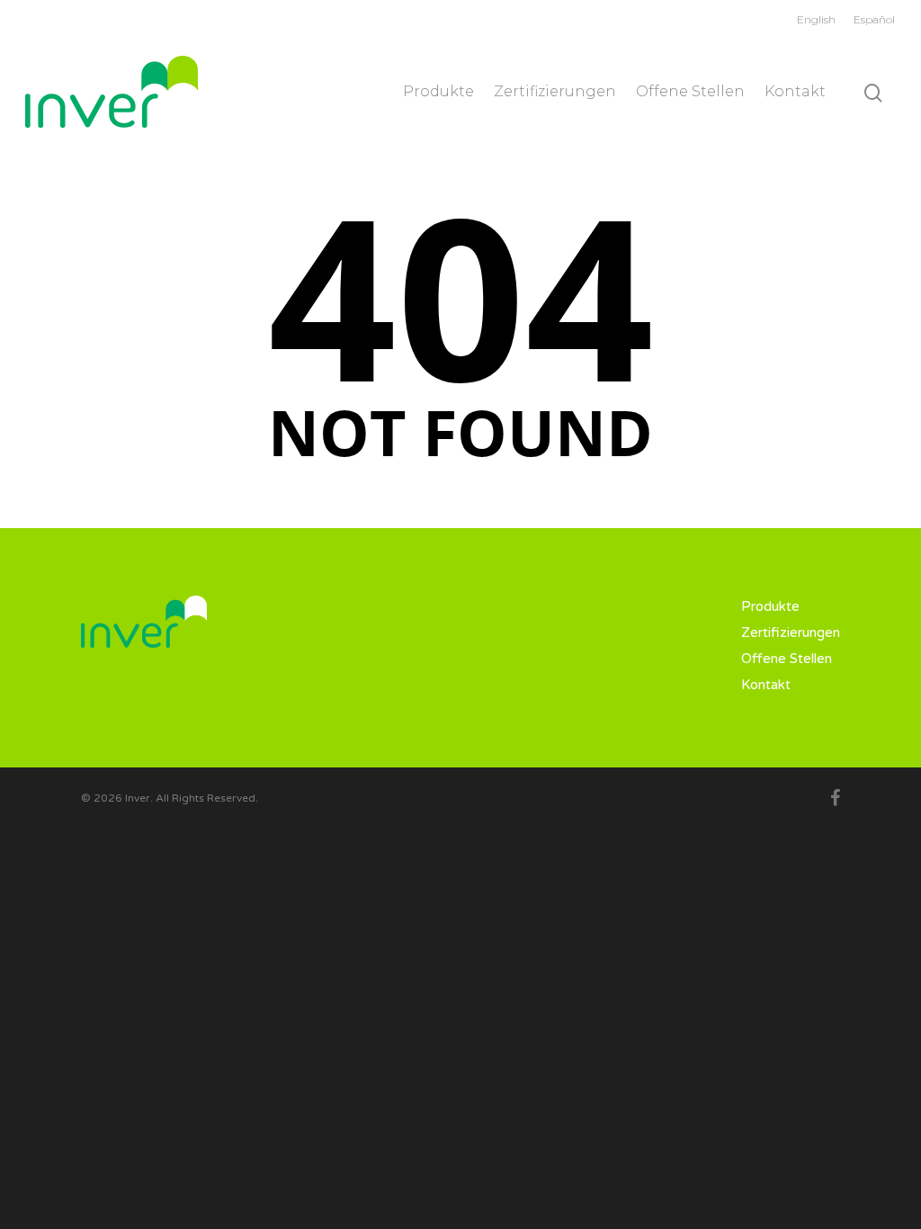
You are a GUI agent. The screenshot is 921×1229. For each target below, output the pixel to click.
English (816, 19)
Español (874, 19)
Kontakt (795, 91)
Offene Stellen (690, 91)
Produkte (438, 91)
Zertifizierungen (555, 91)
